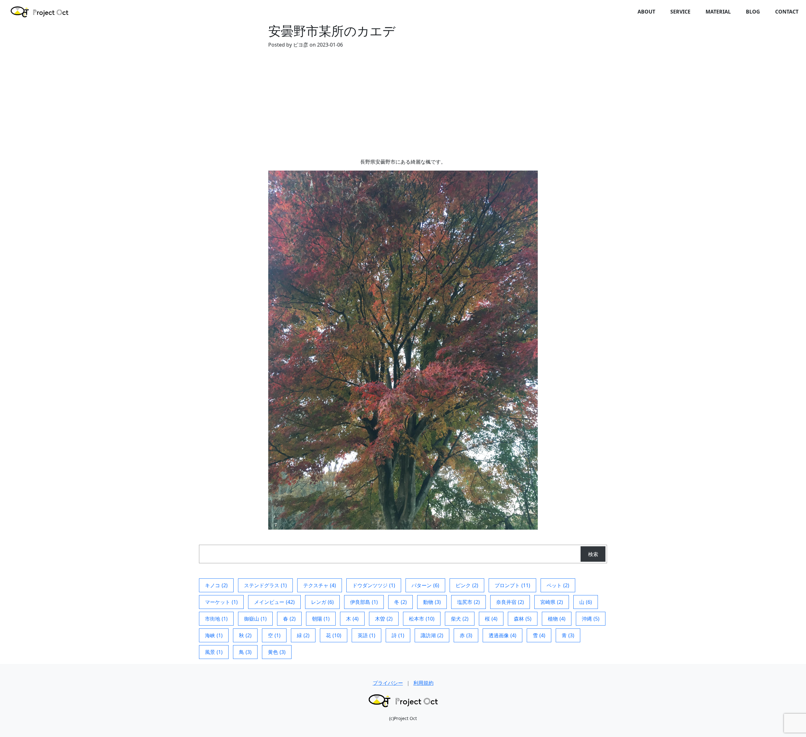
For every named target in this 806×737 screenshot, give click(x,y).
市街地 (216, 618)
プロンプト (512, 585)
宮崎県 (551, 602)
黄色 (277, 652)
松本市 (421, 618)
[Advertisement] (403, 111)
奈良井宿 (510, 602)
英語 (366, 635)
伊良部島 (364, 602)
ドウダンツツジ (373, 585)
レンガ (322, 602)
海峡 (214, 635)
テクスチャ (319, 585)
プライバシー (388, 682)
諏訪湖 (432, 635)
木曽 (384, 618)
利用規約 (423, 682)
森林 (522, 618)
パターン (425, 585)
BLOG (753, 11)
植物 (556, 618)
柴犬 (459, 618)
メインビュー (274, 602)
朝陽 (321, 618)
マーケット (221, 602)
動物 (432, 602)
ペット (558, 585)
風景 (214, 652)
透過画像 (502, 635)
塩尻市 (468, 602)
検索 (593, 554)
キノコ (216, 585)
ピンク (467, 585)
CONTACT (786, 11)
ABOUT (646, 11)
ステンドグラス (265, 585)
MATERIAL (718, 11)
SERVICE (680, 11)
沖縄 (590, 618)
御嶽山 (255, 618)
